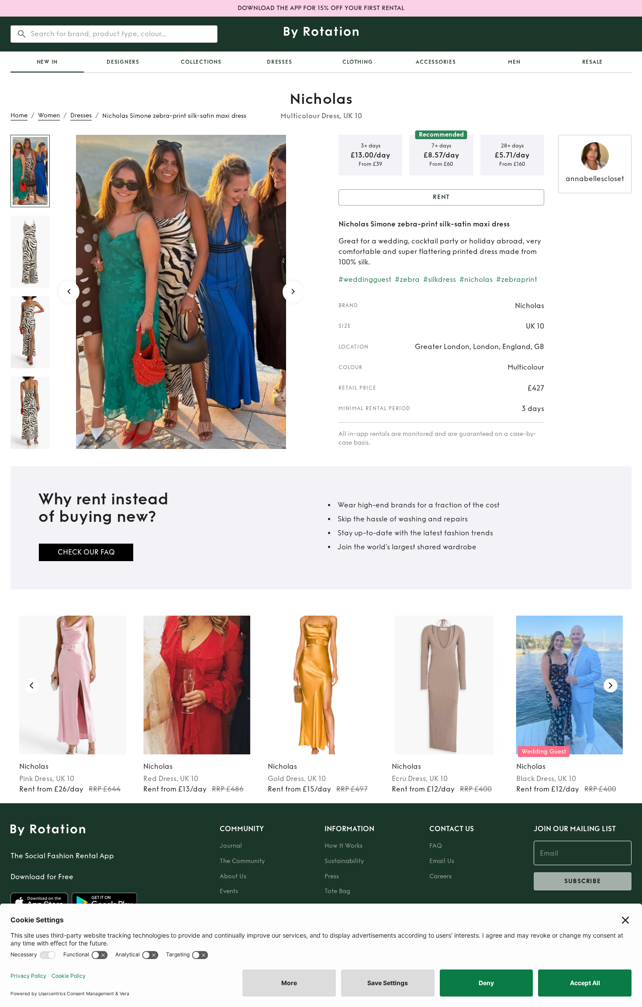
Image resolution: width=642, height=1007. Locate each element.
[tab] (47, 61)
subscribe (582, 881)
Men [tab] (514, 62)
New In (47, 62)
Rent (441, 197)
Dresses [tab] (279, 62)
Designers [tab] (123, 62)
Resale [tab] (592, 62)
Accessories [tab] (436, 62)
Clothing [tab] (357, 62)
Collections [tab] (201, 62)
